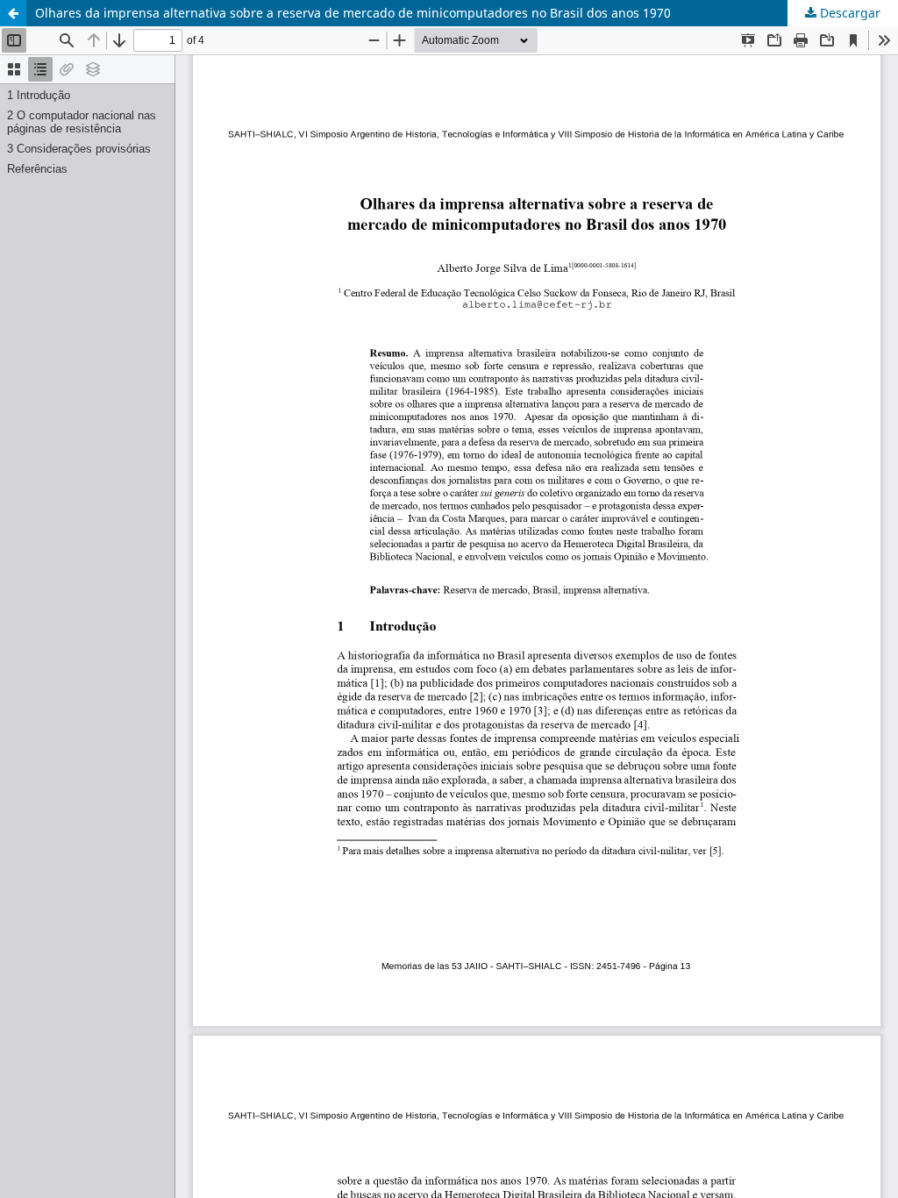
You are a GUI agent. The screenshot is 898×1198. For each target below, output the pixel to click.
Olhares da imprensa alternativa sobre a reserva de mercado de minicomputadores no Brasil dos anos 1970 (353, 12)
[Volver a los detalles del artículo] (13, 13)
